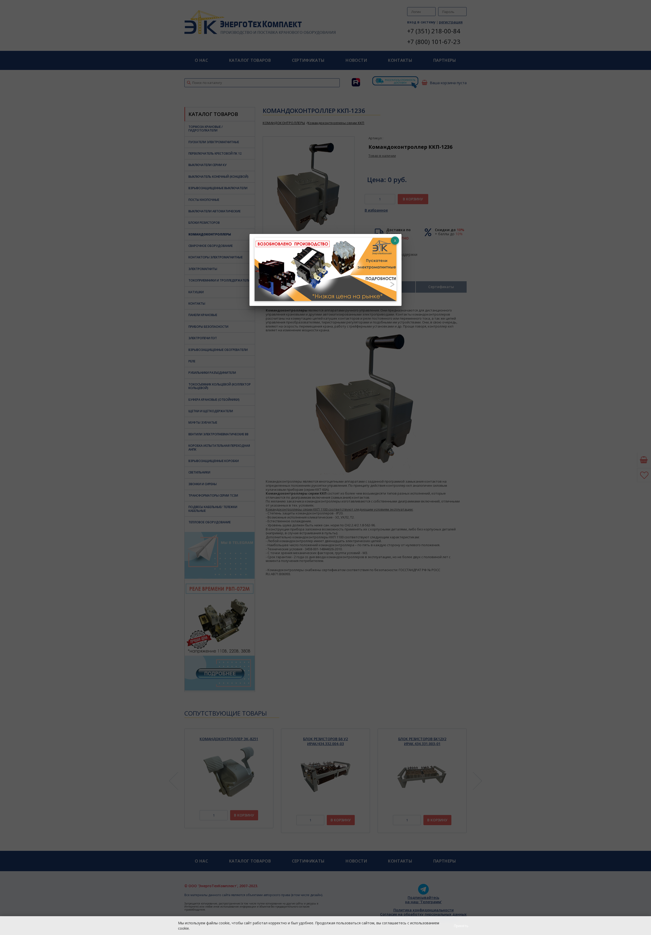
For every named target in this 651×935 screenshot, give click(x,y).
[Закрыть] (395, 240)
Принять (461, 925)
